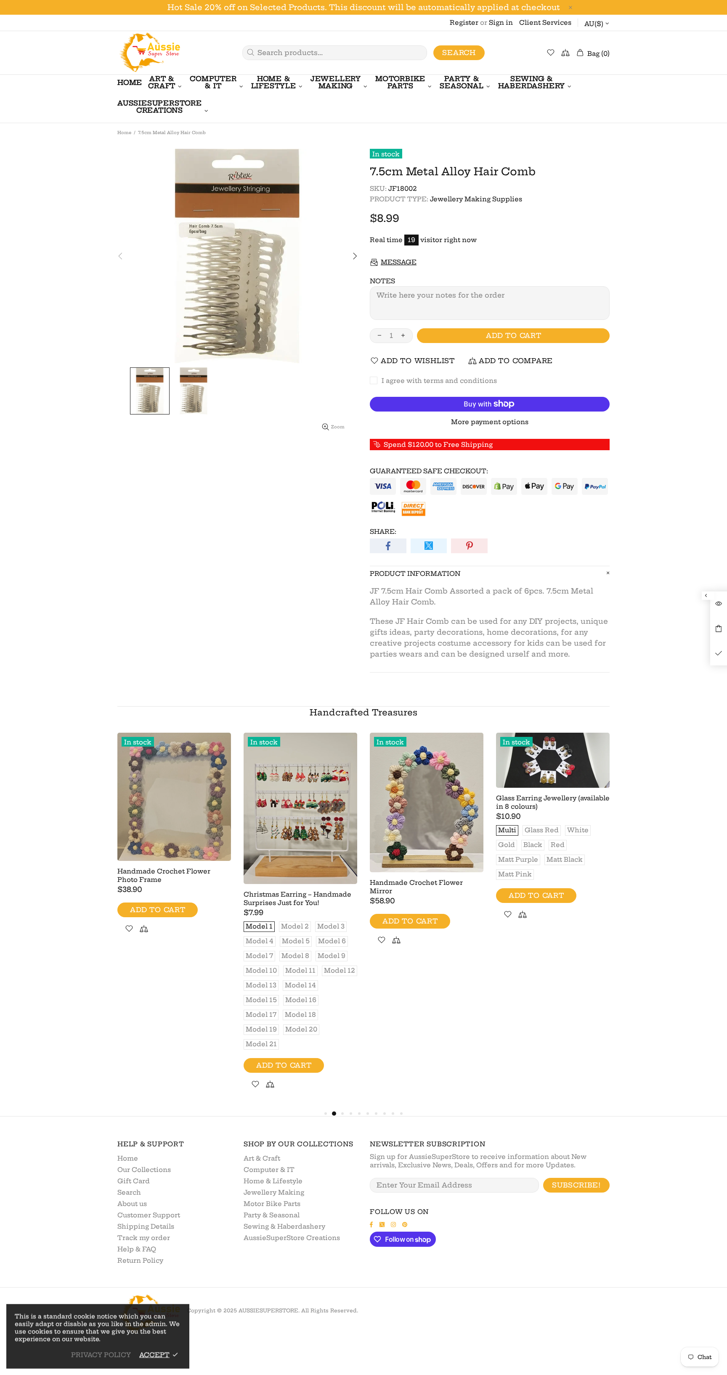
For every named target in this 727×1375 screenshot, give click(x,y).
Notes (382, 281)
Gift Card (133, 1181)
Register (464, 22)
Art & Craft (262, 1158)
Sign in (501, 22)
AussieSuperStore (148, 53)
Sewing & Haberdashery (284, 1226)
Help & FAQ (136, 1249)
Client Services (545, 22)
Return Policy (140, 1260)
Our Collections (144, 1170)
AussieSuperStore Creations (292, 1238)
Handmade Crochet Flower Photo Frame (163, 875)
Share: (383, 532)
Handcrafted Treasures (363, 712)
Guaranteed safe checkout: (429, 471)
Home (124, 132)
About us (132, 1204)
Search (459, 52)
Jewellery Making (274, 1192)
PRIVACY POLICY (101, 1355)
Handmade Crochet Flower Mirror (416, 887)
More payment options (489, 422)
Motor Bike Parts (272, 1204)
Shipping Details (145, 1226)
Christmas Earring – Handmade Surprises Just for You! (297, 898)
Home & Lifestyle (273, 1181)
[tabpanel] (174, 843)
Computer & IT (269, 1170)
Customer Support (148, 1215)
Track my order (143, 1238)
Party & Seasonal (272, 1215)
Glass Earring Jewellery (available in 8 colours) (553, 802)
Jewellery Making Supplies (476, 199)
